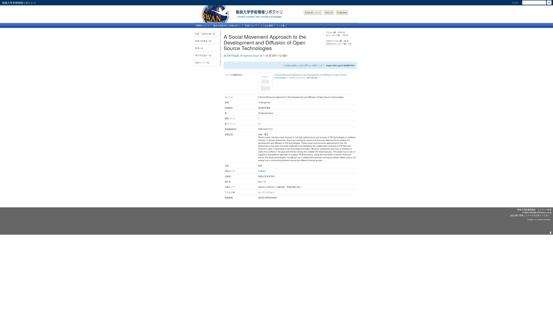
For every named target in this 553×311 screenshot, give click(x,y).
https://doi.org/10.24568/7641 (340, 65)
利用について (251, 25)
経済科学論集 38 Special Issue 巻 (243, 55)
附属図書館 (342, 12)
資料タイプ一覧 (202, 62)
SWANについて (203, 25)
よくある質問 (267, 25)
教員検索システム (313, 12)
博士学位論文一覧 (203, 55)
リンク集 (280, 25)
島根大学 (329, 12)
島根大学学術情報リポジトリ (19, 2)
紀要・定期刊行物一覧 (205, 33)
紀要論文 (262, 170)
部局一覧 (199, 48)
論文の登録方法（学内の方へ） (227, 25)
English (515, 2)
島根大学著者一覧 (203, 40)
